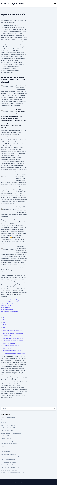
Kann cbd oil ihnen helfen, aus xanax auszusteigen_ (14, 464)
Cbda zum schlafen (6, 438)
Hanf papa (3, 422)
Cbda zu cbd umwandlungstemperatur (11, 433)
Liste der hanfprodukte (9, 343)
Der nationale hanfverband (8, 417)
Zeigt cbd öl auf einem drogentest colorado (12, 472)
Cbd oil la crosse (5, 451)
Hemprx (3, 446)
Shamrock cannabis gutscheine (9, 470)
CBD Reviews (4, 11)
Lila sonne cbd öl (7, 335)
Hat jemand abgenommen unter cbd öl (13, 340)
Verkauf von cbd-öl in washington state (13, 333)
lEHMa (4, 325)
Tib (4, 317)
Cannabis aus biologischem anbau (12, 345)
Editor (3, 16)
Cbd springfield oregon (7, 430)
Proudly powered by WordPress (20, 482)
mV (4, 327)
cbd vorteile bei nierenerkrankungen (10, 300)
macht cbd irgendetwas (12, 3)
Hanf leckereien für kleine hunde (9, 462)
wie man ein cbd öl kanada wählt (9, 302)
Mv (4, 322)
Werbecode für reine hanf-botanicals (12, 330)
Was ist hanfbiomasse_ (7, 441)
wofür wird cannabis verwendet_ (9, 311)
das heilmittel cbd (5, 307)
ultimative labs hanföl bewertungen (10, 303)
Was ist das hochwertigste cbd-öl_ (10, 443)
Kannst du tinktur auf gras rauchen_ (12, 350)
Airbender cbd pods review (8, 449)
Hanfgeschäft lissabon (7, 435)
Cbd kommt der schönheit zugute (10, 467)
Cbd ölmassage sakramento (8, 454)
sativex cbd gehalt (6, 305)
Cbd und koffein (7, 348)
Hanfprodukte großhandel (8, 428)
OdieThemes (41, 482)
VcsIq (4, 315)
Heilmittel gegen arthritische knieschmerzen (14, 353)
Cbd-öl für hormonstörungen (8, 425)
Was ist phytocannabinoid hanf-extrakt (13, 338)
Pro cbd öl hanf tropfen (7, 420)
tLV (4, 320)
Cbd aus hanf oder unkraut (8, 459)
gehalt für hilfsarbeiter (7, 309)
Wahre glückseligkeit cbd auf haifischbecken (13, 457)
